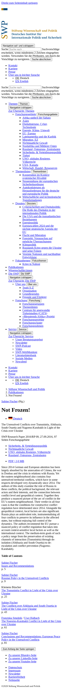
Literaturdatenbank (25, 355)
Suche (5, 49)
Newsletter (21, 342)
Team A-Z (28, 287)
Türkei (26, 155)
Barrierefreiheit (16, 676)
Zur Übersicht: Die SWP (22, 280)
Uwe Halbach (32, 617)
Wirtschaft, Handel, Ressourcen (39, 168)
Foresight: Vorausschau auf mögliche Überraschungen (37, 240)
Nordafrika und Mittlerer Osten (39, 146)
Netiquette (14, 680)
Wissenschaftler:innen (20, 270)
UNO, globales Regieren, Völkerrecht (29, 452)
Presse (11, 71)
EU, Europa (29, 133)
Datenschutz (15, 667)
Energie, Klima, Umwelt (36, 130)
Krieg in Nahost (31, 264)
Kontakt (12, 65)
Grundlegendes (30, 293)
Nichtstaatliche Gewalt (34, 142)
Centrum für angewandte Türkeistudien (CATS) (36, 312)
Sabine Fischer (9, 401)
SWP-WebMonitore (26, 352)
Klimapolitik (29, 244)
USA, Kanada (30, 164)
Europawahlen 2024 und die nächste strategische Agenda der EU (40, 229)
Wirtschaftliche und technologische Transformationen (41, 198)
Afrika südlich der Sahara (36, 117)
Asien (25, 120)
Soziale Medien (24, 358)
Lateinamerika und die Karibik (39, 136)
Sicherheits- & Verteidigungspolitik (41, 152)
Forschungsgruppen (33, 303)
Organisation (29, 290)
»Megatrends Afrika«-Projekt (38, 316)
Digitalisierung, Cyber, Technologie (34, 126)
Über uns (20, 284)
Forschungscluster (32, 322)
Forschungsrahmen (32, 325)
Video (18, 348)
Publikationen (16, 267)
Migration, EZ (30, 139)
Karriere (13, 68)
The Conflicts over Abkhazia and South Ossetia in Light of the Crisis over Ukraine (29, 607)
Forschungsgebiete (25, 114)
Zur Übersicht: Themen (21, 110)
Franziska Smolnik (11, 617)
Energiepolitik (30, 222)
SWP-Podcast (23, 345)
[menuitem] (35, 667)
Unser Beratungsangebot (29, 339)
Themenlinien (23, 171)
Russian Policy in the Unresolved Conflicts (25, 578)
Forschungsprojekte (33, 319)
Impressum (14, 670)
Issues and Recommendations (17, 565)
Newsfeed (21, 361)
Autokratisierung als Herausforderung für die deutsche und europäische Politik (40, 190)
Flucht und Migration (34, 235)
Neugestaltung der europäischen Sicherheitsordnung (40, 183)
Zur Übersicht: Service (20, 336)
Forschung (21, 300)
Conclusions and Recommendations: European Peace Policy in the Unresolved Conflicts (30, 638)
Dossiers (20, 203)
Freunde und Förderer (34, 297)
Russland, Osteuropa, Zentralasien (41, 149)
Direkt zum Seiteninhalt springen (19, 2)
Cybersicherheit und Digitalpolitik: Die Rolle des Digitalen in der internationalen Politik (41, 210)
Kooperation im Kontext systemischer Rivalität (35, 176)
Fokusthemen (22, 260)
